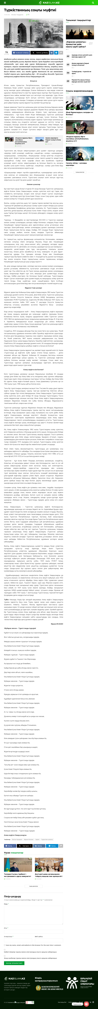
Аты (6, 928)
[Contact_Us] (86, 1004)
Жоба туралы (72, 1002)
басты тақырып (17, 839)
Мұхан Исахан (28, 839)
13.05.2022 (7, 14)
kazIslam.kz (11, 1002)
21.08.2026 (7, 879)
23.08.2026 (69, 168)
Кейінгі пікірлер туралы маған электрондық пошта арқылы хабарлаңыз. (30, 952)
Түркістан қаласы (47, 839)
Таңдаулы (19, 14)
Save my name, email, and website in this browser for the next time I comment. (33, 945)
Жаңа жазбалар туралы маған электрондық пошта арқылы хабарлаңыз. (30, 958)
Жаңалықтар (72, 132)
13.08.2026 (38, 879)
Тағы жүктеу (33, 886)
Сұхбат (8, 870)
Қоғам (38, 870)
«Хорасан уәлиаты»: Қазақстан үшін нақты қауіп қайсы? (76, 44)
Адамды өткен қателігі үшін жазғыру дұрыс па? (82, 56)
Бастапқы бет (62, 1002)
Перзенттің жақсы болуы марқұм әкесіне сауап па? (81, 81)
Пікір (6, 904)
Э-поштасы (8, 936)
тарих (37, 839)
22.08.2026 (49, 144)
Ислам (13, 14)
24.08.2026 (18, 146)
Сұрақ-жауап (71, 108)
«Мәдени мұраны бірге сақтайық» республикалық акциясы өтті (23, 140)
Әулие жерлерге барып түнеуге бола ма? (53, 140)
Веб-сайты (39, 936)
